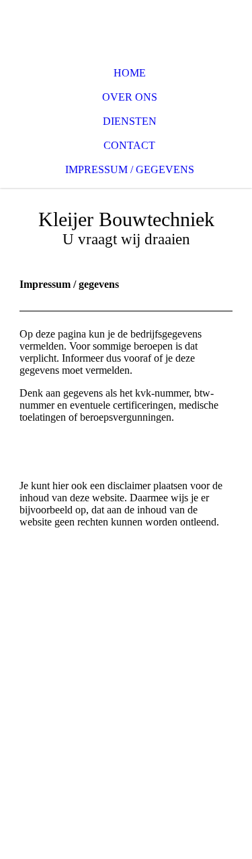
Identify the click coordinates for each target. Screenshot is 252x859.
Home (130, 73)
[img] (126, 27)
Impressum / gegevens (129, 169)
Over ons (129, 97)
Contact (129, 145)
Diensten (130, 121)
